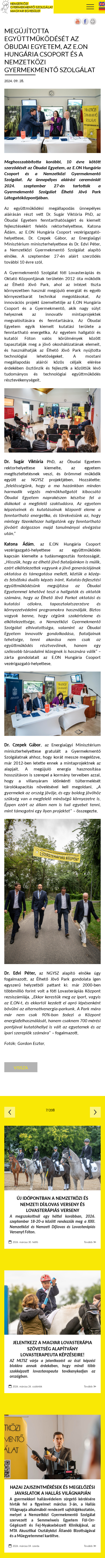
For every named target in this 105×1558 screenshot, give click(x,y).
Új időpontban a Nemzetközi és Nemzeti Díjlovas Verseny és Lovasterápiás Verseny (52, 1204)
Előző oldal (9, 1112)
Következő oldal (95, 1112)
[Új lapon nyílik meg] (85, 24)
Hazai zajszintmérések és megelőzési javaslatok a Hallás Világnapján (52, 1490)
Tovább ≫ (90, 1242)
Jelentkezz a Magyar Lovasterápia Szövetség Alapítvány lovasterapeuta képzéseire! (52, 1349)
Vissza (21, 1067)
